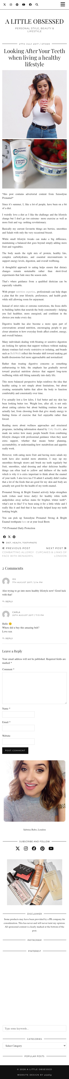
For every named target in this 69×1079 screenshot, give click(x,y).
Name (6, 708)
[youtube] (51, 848)
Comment (8, 669)
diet (8, 543)
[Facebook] (30, 4)
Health (17, 543)
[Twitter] (4, 4)
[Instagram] (11, 4)
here (24, 521)
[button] (64, 5)
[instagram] (26, 848)
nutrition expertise (25, 291)
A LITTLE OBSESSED (34, 21)
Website (6, 735)
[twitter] (17, 848)
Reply (9, 601)
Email (6, 722)
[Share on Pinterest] (14, 537)
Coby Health (54, 429)
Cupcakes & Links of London (51, 552)
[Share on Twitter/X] (9, 537)
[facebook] (34, 848)
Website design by (34, 1075)
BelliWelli (15, 353)
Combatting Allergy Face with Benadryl (18, 552)
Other (46, 44)
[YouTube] (23, 4)
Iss (14, 579)
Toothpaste (29, 543)
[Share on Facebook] (4, 537)
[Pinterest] (17, 4)
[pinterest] (42, 848)
